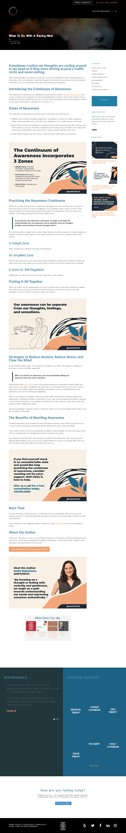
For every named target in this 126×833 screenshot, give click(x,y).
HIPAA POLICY (41, 824)
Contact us (60, 524)
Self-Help (95, 83)
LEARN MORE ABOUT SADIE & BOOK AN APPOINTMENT (29, 549)
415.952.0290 (107, 3)
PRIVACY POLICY (15, 824)
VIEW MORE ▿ (94, 766)
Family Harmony (98, 74)
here (50, 102)
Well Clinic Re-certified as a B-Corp (31, 634)
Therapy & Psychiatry (100, 89)
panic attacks (28, 384)
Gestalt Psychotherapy (72, 95)
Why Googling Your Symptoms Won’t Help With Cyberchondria (52, 635)
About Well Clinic (99, 68)
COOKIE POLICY (29, 824)
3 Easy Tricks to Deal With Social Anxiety (63, 634)
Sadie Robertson (14, 41)
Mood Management (100, 77)
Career (94, 71)
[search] (116, 11)
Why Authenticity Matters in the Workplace (41, 634)
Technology (97, 86)
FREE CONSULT (83, 3)
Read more (94, 129)
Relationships (97, 80)
